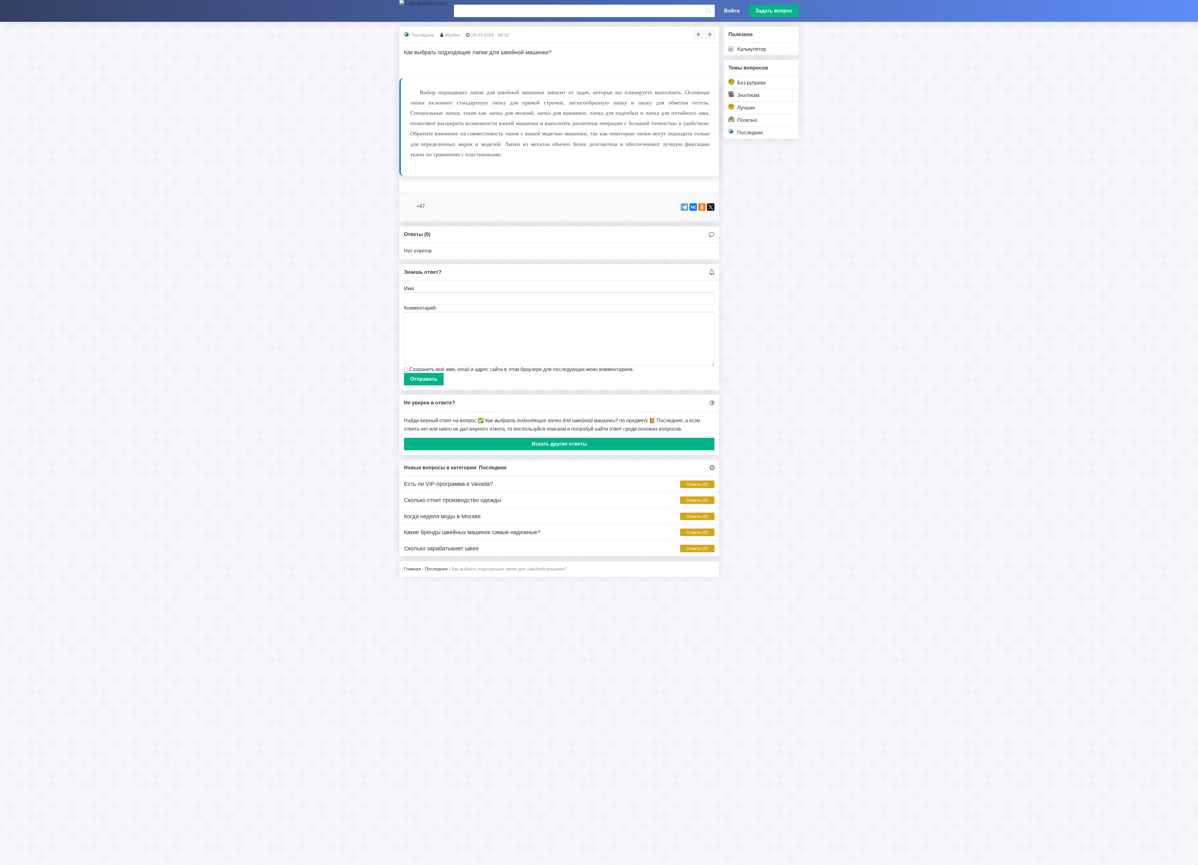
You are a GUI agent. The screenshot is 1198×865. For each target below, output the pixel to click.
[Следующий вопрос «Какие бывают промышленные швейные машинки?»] (709, 34)
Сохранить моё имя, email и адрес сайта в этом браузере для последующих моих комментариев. (521, 369)
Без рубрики (751, 82)
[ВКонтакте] (693, 207)
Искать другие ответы (559, 444)
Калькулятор (751, 49)
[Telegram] (684, 207)
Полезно (747, 120)
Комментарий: (420, 308)
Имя (409, 288)
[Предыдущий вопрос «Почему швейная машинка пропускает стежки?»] (698, 34)
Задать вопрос (773, 10)
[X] (710, 207)
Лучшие (746, 107)
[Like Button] (410, 206)
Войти (732, 10)
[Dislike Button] (431, 206)
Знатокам (748, 95)
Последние (750, 132)
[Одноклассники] (702, 207)
